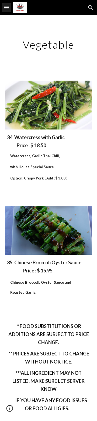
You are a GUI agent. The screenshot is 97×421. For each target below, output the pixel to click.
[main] (48, 45)
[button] (6, 7)
